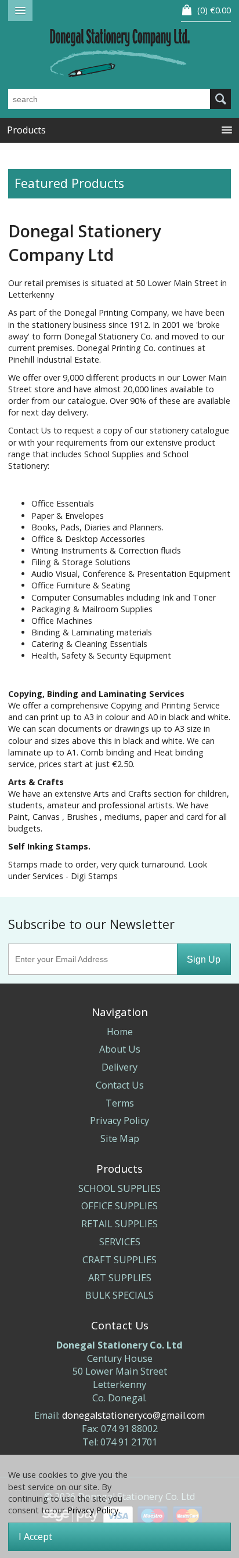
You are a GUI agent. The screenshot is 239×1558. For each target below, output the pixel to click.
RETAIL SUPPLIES (119, 1223)
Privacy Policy (119, 1120)
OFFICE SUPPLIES (119, 1205)
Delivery (119, 1067)
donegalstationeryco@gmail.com (133, 1415)
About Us (119, 1049)
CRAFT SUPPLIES (119, 1259)
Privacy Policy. (93, 1510)
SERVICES (119, 1241)
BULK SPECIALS (119, 1295)
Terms (120, 1103)
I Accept (35, 1536)
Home (120, 1031)
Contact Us (120, 1085)
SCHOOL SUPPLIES (119, 1188)
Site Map (119, 1138)
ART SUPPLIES (119, 1277)
